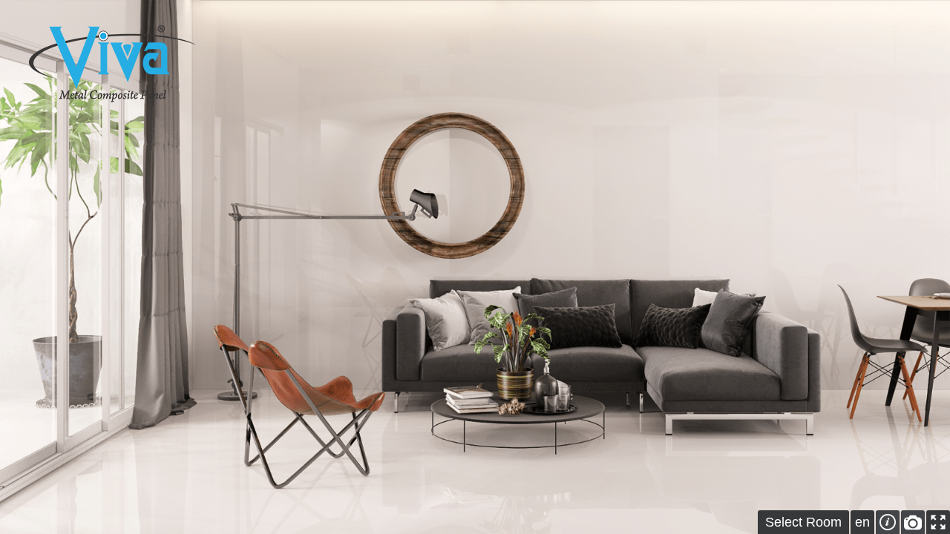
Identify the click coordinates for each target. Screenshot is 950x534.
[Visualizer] (112, 63)
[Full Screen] (938, 522)
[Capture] (913, 522)
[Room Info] (888, 522)
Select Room (803, 522)
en (862, 522)
